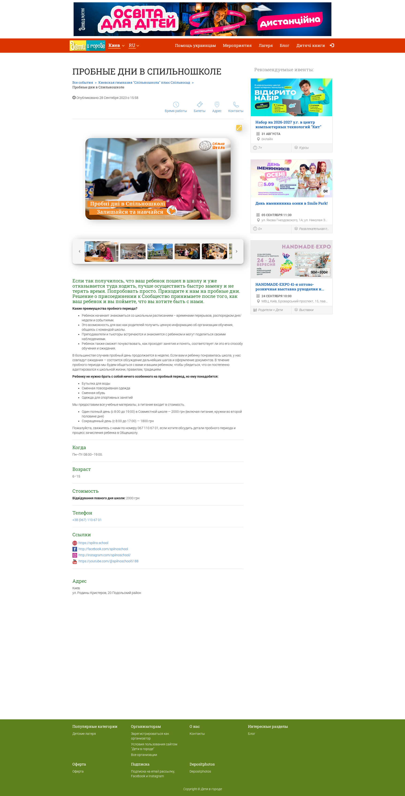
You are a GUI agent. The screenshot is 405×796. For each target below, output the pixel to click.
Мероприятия (237, 45)
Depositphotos (200, 771)
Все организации (144, 755)
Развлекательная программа (314, 229)
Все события (82, 82)
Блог (284, 45)
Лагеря (266, 45)
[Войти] (333, 46)
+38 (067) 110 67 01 (87, 520)
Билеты (200, 111)
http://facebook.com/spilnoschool (103, 549)
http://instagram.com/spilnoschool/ (105, 555)
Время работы (176, 111)
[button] (116, 45)
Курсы (304, 148)
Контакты (236, 111)
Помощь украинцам (195, 45)
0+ (260, 229)
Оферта (78, 771)
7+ (260, 148)
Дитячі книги (310, 45)
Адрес (216, 111)
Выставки (306, 310)
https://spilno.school (93, 543)
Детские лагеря (84, 734)
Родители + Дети (270, 310)
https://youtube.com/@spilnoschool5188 (109, 561)
